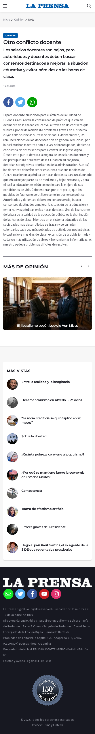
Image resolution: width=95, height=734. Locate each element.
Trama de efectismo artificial (42, 509)
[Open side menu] (5, 6)
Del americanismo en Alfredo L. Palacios (51, 400)
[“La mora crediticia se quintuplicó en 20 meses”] (12, 420)
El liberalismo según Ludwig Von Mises (47, 325)
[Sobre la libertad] (12, 438)
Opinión (19, 19)
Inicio (6, 19)
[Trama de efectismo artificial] (12, 511)
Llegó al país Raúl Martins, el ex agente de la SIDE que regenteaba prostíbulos (54, 547)
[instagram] (56, 594)
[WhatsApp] (32, 102)
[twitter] (20, 102)
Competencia (31, 491)
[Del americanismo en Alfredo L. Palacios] (12, 402)
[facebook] (8, 102)
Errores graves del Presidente (43, 527)
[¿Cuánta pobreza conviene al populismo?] (12, 456)
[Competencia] (12, 493)
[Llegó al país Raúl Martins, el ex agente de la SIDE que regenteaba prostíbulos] (12, 547)
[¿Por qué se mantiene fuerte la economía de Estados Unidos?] (12, 474)
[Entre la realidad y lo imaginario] (12, 384)
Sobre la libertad (34, 436)
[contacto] (8, 594)
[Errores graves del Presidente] (12, 529)
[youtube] (44, 594)
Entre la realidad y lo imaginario (45, 382)
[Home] (47, 583)
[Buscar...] (89, 6)
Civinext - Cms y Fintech (47, 725)
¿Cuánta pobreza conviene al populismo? (52, 454)
